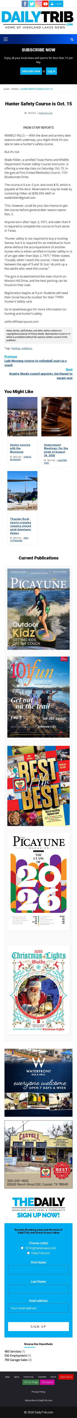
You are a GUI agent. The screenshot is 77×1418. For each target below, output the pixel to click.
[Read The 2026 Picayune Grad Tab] (38, 882)
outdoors (26, 348)
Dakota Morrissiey (20, 458)
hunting (15, 348)
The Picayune (47, 1382)
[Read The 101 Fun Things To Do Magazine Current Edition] (38, 697)
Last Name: (38, 1281)
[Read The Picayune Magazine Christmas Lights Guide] (38, 990)
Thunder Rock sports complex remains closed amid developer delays (20, 526)
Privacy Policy (38, 1391)
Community (28, 1377)
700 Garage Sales (16, 1360)
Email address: (38, 1301)
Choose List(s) (38, 1243)
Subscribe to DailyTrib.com (38, 1400)
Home (6, 89)
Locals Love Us (66, 1377)
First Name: (38, 1262)
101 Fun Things (30, 1382)
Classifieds (42, 1377)
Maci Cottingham (19, 539)
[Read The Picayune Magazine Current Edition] (38, 609)
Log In (51, 71)
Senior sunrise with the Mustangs (20, 448)
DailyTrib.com (45, 113)
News (7, 1377)
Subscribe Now (31, 71)
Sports (14, 89)
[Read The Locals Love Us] (38, 786)
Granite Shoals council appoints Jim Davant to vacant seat (41, 374)
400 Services (12, 1351)
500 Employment (15, 1356)
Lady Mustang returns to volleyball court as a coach (35, 361)
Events (53, 1377)
